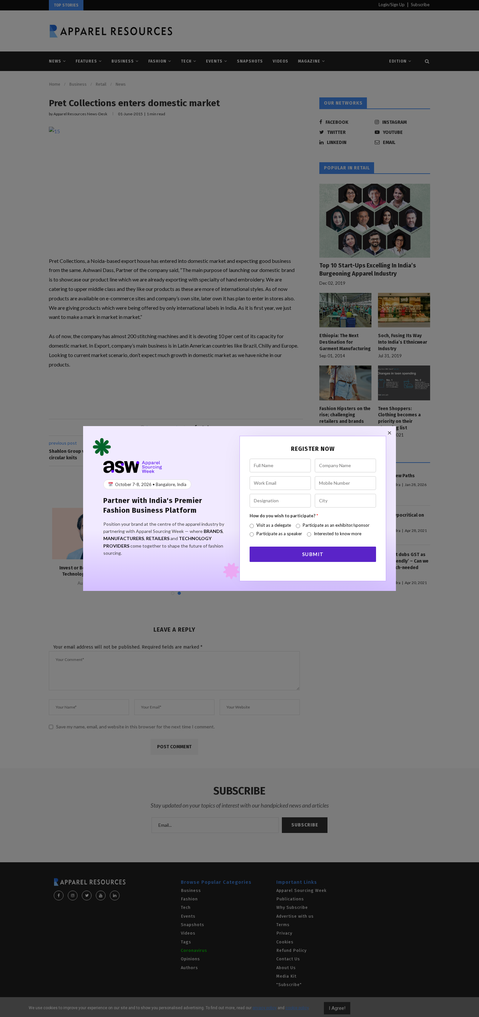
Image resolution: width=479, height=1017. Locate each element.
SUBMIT (313, 554)
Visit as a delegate (273, 525)
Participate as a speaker (279, 533)
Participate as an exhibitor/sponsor (336, 525)
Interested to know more (337, 533)
